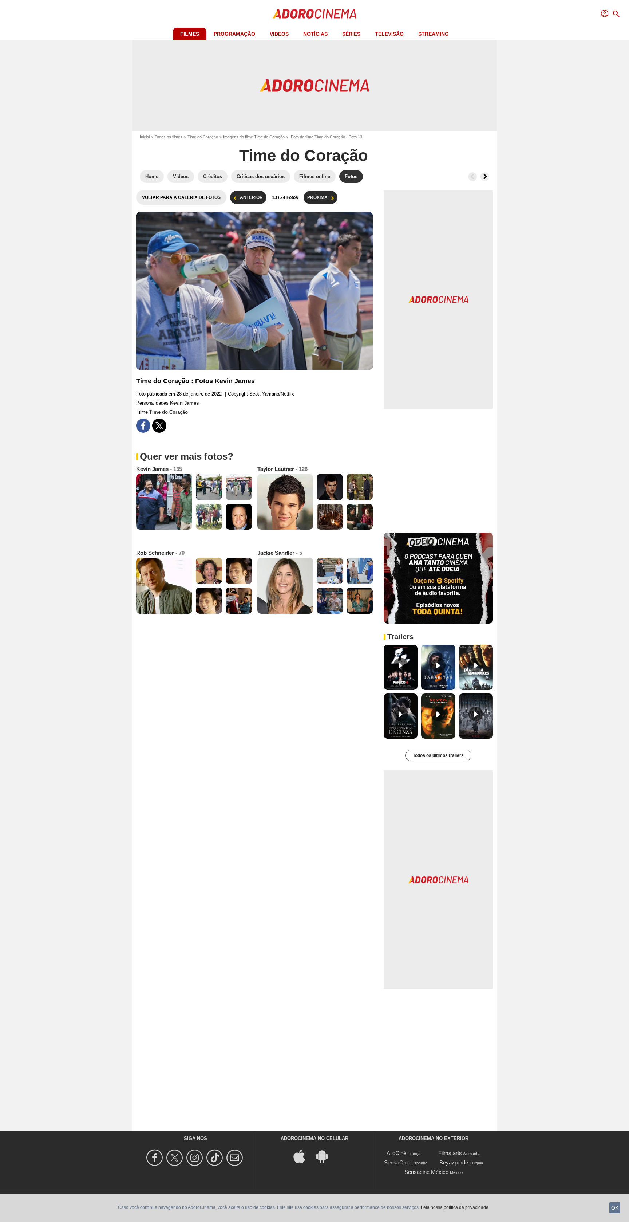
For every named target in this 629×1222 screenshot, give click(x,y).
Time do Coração (202, 137)
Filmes (189, 34)
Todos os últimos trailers (438, 755)
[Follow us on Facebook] (155, 1158)
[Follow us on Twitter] (175, 1158)
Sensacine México (426, 1172)
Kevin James (184, 403)
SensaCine (397, 1162)
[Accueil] (314, 14)
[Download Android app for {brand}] (325, 1156)
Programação (234, 34)
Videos (279, 34)
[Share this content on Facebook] (143, 426)
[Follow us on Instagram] (195, 1158)
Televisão (389, 34)
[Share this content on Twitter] (159, 426)
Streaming (433, 34)
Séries (351, 34)
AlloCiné (396, 1153)
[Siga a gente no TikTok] (215, 1158)
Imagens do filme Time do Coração (254, 137)
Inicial (145, 137)
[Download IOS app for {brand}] (303, 1156)
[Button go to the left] (472, 176)
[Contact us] (235, 1158)
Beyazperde (453, 1162)
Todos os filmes (168, 137)
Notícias (315, 34)
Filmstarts (450, 1153)
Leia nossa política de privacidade (454, 1207)
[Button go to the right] (484, 176)
